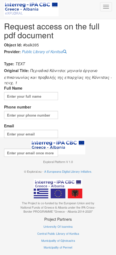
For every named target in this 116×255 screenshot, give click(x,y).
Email (9, 125)
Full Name (13, 88)
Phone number (17, 107)
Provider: (12, 51)
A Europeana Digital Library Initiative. (68, 171)
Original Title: (16, 70)
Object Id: (13, 44)
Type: (9, 63)
